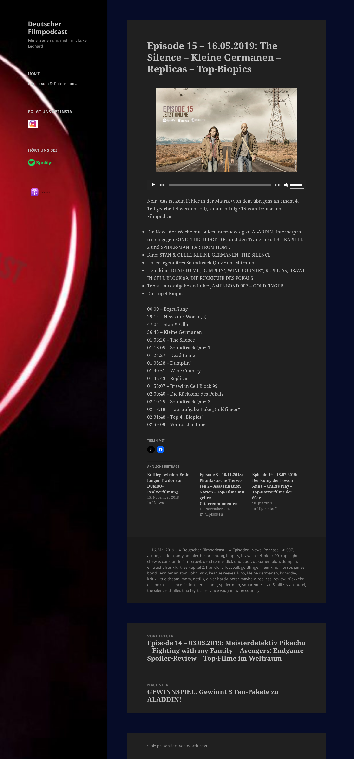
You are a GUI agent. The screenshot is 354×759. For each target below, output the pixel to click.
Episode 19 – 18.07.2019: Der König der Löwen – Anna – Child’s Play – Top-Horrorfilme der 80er (274, 486)
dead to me (213, 561)
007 (289, 550)
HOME (34, 73)
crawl (196, 561)
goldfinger (250, 567)
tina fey (188, 590)
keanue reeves (222, 573)
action (152, 555)
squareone (252, 584)
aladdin (167, 555)
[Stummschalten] (286, 184)
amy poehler (187, 555)
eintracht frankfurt (164, 567)
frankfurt (214, 567)
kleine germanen (262, 573)
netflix (198, 578)
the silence (157, 590)
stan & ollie (274, 584)
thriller (174, 590)
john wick (198, 573)
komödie (288, 573)
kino (241, 573)
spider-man (229, 584)
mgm (186, 578)
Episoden (241, 550)
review (279, 578)
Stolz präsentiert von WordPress (177, 746)
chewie (153, 561)
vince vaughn (222, 590)
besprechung (212, 555)
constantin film (175, 561)
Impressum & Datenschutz (52, 83)
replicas (264, 578)
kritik (152, 578)
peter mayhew (242, 578)
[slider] (297, 184)
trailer (202, 590)
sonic (212, 584)
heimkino (269, 567)
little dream (168, 578)
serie (201, 584)
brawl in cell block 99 (260, 555)
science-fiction (182, 584)
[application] (226, 185)
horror (286, 567)
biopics (232, 555)
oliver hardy (217, 578)
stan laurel (295, 584)
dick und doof (238, 561)
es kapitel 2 (194, 567)
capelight (289, 555)
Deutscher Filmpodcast (47, 27)
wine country (247, 590)
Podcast (270, 550)
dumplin (289, 561)
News (256, 550)
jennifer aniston (173, 573)
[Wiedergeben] (153, 184)
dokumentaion (266, 561)
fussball (232, 567)
